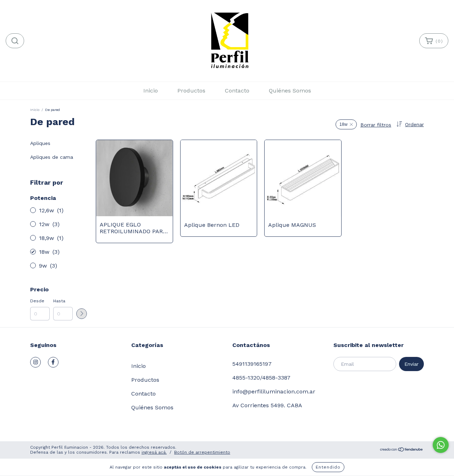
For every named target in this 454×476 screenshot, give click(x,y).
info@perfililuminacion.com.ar (273, 391)
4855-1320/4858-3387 (261, 377)
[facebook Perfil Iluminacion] (53, 362)
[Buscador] (15, 40)
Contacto (237, 90)
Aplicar (81, 313)
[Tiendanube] (402, 450)
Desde (37, 300)
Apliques (40, 143)
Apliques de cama (51, 157)
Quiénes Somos (290, 90)
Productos (191, 90)
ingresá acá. (154, 452)
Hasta (59, 300)
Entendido (328, 467)
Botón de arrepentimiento (202, 452)
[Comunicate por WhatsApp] (441, 445)
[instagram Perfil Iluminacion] (35, 362)
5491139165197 (252, 363)
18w (343, 124)
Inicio (150, 90)
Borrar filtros (375, 125)
